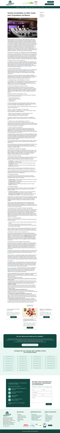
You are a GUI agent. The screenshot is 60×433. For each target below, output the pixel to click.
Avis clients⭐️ (42, 7)
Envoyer (48, 404)
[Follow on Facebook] (3, 426)
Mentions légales (34, 414)
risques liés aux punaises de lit (26, 66)
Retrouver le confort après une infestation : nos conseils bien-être (46, 309)
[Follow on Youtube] (5, 426)
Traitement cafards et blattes (22, 417)
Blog (39, 7)
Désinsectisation (13, 17)
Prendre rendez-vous (50, 4)
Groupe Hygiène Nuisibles (13, 267)
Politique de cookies (34, 418)
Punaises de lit (22, 7)
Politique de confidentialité (35, 417)
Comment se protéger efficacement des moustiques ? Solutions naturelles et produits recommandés (29, 320)
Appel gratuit (50, 425)
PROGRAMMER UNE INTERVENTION (30, 344)
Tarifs (36, 7)
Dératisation (26, 7)
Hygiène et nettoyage (31, 7)
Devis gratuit (17, 7)
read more (30, 327)
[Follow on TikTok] (9, 426)
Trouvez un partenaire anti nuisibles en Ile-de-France (13, 309)
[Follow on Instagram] (7, 426)
